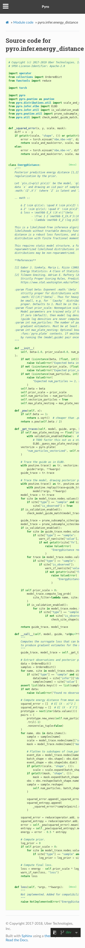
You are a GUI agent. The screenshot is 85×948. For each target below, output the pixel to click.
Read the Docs (17, 940)
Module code (23, 22)
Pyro (45, 7)
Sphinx (27, 936)
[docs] (72, 164)
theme (49, 936)
